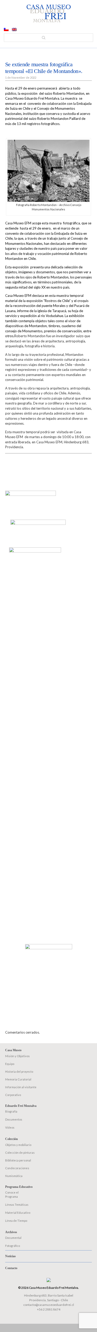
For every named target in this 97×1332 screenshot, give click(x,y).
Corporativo (13, 1094)
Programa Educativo (19, 1187)
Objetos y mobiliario (18, 1144)
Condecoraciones (17, 1168)
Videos (9, 1127)
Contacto (11, 1268)
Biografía (11, 1111)
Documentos (13, 1119)
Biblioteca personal (18, 1160)
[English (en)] (14, 30)
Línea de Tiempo (16, 1220)
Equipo (9, 1063)
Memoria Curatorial (18, 1079)
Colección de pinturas (20, 1152)
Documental (13, 1237)
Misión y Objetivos (17, 1056)
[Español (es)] (6, 30)
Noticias (10, 1256)
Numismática (14, 1176)
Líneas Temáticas (16, 1204)
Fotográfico (12, 1245)
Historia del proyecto (19, 1071)
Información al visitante (20, 1087)
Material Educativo (17, 1212)
